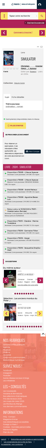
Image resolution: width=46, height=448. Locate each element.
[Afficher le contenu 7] (26, 293)
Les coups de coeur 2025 (13, 401)
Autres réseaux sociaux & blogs (16, 378)
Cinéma (6, 352)
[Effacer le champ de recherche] (37, 16)
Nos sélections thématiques (15, 396)
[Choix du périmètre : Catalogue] (4, 16)
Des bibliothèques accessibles (16, 422)
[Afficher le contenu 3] (17, 293)
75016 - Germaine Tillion (28, 231)
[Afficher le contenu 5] (22, 293)
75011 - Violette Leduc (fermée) (22, 210)
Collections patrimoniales (14, 357)
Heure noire (19, 83)
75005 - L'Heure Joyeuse (28, 172)
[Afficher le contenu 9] (31, 293)
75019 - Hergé (23, 238)
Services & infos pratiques (14, 345)
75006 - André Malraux (27, 190)
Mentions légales (10, 430)
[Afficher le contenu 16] (38, 326)
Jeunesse (7, 355)
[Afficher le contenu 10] (33, 293)
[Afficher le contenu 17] (41, 326)
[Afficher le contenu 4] (19, 293)
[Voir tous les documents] (10, 301)
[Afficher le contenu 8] (28, 293)
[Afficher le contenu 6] (24, 293)
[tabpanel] (23, 105)
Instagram (7, 373)
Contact (11, 417)
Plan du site (8, 432)
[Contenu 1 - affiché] (13, 293)
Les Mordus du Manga (12, 404)
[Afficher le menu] (3, 4)
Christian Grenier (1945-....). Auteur (32, 67)
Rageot (33, 72)
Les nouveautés (9, 391)
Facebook (7, 370)
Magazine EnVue (10, 419)
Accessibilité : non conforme (12, 444)
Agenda (6, 347)
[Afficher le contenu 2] (15, 293)
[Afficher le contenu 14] (34, 326)
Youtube (6, 375)
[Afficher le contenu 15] (36, 326)
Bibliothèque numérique (13, 360)
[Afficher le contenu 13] (32, 326)
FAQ (5, 417)
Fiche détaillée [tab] (18, 97)
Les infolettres (9, 381)
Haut (43, 334)
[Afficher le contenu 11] (27, 326)
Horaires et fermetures (12, 394)
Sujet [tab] (7, 97)
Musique (6, 350)
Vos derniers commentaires (15, 406)
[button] (41, 4)
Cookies (6, 427)
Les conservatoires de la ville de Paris (18, 442)
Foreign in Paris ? (10, 424)
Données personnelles (21, 427)
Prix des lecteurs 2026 (12, 399)
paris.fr (3, 439)
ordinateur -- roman (14, 106)
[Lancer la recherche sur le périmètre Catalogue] (41, 16)
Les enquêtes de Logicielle (28, 285)
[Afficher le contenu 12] (29, 326)
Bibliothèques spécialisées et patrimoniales (27, 439)
